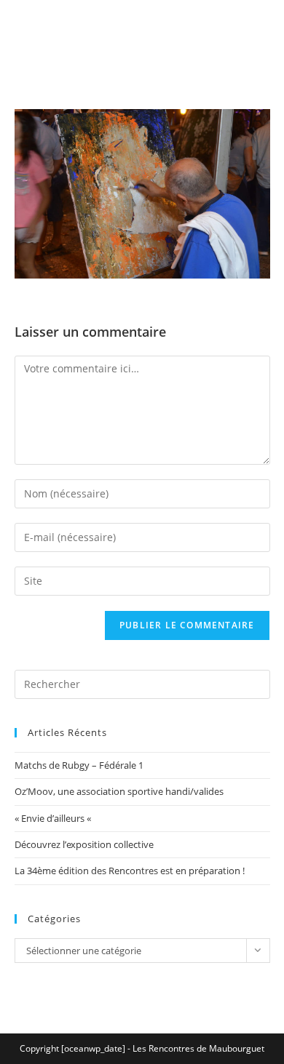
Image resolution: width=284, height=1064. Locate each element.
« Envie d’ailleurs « (54, 818)
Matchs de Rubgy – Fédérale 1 (79, 765)
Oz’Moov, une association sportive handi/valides (119, 791)
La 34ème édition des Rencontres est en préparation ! (130, 870)
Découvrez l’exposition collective (84, 844)
